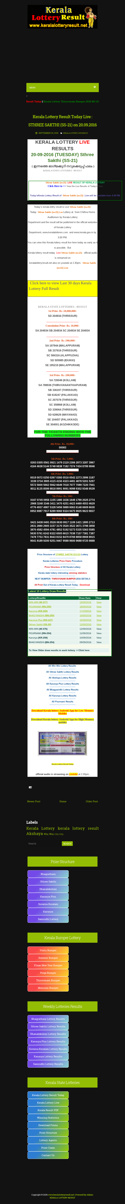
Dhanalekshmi (48, 889)
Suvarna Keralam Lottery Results (48, 1048)
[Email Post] (30, 787)
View (99, 602)
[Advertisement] (62, 58)
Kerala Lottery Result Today (63, 764)
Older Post (92, 801)
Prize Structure (48, 1132)
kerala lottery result (78, 828)
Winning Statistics (48, 1117)
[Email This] (35, 787)
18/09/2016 (85, 606)
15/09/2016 (85, 620)
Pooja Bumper (48, 972)
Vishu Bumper (48, 950)
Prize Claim (48, 1147)
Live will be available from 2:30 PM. (102, 195)
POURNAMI (40, 606)
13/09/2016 (85, 624)
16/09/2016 (85, 615)
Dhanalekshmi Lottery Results (48, 1033)
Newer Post (33, 801)
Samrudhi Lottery (48, 919)
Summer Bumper (48, 957)
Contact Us (48, 1155)
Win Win (49, 834)
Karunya (38, 611)
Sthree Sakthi (40, 624)
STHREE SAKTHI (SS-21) (68, 554)
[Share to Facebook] (44, 787)
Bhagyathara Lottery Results (48, 1018)
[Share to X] (41, 787)
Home (63, 801)
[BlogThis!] (38, 787)
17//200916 (85, 611)
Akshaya (34, 833)
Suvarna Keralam (48, 904)
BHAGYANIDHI (41, 615)
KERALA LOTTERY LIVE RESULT (75, 133)
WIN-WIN (38, 602)
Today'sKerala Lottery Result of (46, 195)
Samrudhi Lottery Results (48, 1064)
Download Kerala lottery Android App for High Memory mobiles (62, 721)
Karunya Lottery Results (48, 1056)
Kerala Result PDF (48, 1110)
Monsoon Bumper (48, 987)
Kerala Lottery (40, 828)
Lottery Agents (48, 1140)
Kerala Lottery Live (48, 1102)
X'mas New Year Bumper (48, 965)
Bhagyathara (48, 874)
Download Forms (48, 1125)
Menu (32, 87)
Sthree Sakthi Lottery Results (48, 1026)
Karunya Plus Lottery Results (48, 1041)
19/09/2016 (85, 602)
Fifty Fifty (59, 834)
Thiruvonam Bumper (48, 980)
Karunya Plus (41, 620)
